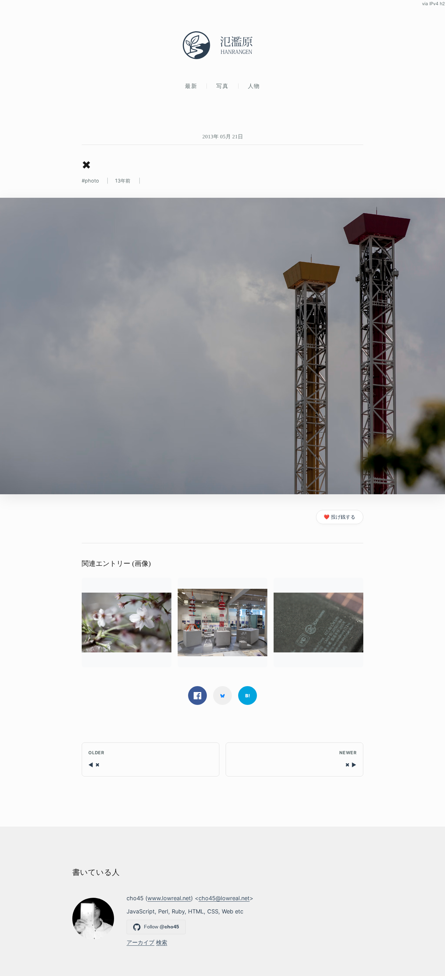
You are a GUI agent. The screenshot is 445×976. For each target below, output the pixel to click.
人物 (254, 85)
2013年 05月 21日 (222, 136)
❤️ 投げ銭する (339, 517)
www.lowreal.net (169, 898)
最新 (191, 85)
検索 (161, 942)
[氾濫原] (222, 45)
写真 (222, 85)
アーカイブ (140, 942)
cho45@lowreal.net (224, 898)
